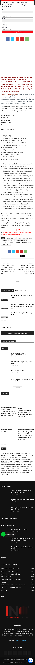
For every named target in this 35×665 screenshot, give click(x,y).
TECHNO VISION (24, 472)
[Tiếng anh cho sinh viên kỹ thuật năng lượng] (5, 549)
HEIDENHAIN (9, 463)
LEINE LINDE (11, 465)
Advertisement (20, 659)
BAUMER (19, 455)
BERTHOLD (29, 455)
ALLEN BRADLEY (19, 453)
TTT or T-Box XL (6, 244)
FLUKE (10, 461)
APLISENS (7, 455)
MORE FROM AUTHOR (21, 290)
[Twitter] (25, 653)
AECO (11, 453)
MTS (29, 465)
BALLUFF (13, 455)
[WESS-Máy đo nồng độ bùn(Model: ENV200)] (5, 364)
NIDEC (3, 467)
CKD (8, 459)
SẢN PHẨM (4, 590)
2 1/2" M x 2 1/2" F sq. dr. (7, 242)
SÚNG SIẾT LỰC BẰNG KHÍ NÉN (10, 574)
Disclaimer (6, 659)
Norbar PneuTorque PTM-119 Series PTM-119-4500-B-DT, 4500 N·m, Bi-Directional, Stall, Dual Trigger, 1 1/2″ (26, 435)
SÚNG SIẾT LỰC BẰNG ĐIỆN (9, 571)
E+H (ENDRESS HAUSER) (18, 459)
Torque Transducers (21, 240)
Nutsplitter (4, 432)
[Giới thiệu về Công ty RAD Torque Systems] (5, 315)
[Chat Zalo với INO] (30, 660)
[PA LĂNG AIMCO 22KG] (5, 373)
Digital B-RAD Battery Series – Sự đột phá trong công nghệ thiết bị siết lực (22, 306)
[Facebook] (10, 653)
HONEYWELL (18, 463)
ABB (8, 453)
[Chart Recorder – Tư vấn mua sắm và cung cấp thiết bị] (5, 381)
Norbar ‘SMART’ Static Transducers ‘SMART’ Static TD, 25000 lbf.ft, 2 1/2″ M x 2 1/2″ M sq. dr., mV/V (8, 269)
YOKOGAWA (4, 474)
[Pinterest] (15, 653)
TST (30, 242)
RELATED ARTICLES (7, 290)
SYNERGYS (10, 472)
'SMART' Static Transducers (25, 238)
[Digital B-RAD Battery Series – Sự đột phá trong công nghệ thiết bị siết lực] (5, 306)
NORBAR (3, 453)
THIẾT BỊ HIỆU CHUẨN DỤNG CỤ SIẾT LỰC (13, 585)
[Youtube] (29, 653)
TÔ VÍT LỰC (4, 582)
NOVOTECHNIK (16, 467)
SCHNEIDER (26, 470)
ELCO (28, 459)
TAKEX (17, 472)
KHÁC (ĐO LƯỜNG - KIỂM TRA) (10, 569)
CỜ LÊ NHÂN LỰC (6, 577)
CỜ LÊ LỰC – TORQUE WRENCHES (8, 407)
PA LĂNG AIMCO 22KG (17, 370)
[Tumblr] (20, 653)
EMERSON (4, 461)
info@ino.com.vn (21, 641)
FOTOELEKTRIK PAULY (19, 461)
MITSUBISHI (19, 465)
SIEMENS (3, 472)
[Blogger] (5, 653)
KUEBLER (4, 465)
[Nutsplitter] (9, 424)
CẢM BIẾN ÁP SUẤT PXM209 (19, 529)
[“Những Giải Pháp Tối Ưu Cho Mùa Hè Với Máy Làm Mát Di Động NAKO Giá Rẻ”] (5, 510)
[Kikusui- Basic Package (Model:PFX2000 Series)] (5, 355)
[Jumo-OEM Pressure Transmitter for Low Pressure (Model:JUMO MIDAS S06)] (26, 403)
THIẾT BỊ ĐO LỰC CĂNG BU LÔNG (11, 579)
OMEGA (23, 467)
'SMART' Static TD (11, 238)
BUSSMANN (24, 457)
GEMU (3, 463)
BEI (24, 455)
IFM (31, 463)
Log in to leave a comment (17, 333)
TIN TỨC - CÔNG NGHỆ (6, 429)
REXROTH (4, 470)
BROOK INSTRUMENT (7, 457)
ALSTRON (27, 453)
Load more (17, 387)
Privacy (13, 659)
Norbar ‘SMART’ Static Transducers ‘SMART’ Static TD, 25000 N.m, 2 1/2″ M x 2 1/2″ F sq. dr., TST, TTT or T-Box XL (26, 269)
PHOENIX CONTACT (22, 468)
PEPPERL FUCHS (10, 468)
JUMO (20, 408)
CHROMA (3, 459)
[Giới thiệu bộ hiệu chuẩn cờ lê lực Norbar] (5, 297)
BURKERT (17, 457)
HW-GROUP (25, 463)
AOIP (2, 455)
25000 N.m (17, 242)
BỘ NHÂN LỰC (4, 300)
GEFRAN (29, 461)
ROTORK (19, 470)
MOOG (26, 465)
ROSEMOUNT (12, 470)
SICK (32, 470)
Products (24, 242)
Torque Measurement (8, 240)
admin (17, 282)
